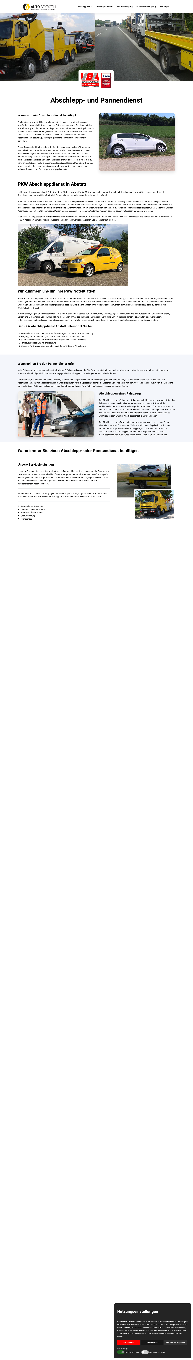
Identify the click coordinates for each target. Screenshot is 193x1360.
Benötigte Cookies (132, 1352)
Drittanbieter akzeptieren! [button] (175, 1342)
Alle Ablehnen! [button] (128, 1342)
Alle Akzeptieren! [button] (152, 1342)
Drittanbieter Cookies (157, 1352)
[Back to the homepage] (39, 6)
